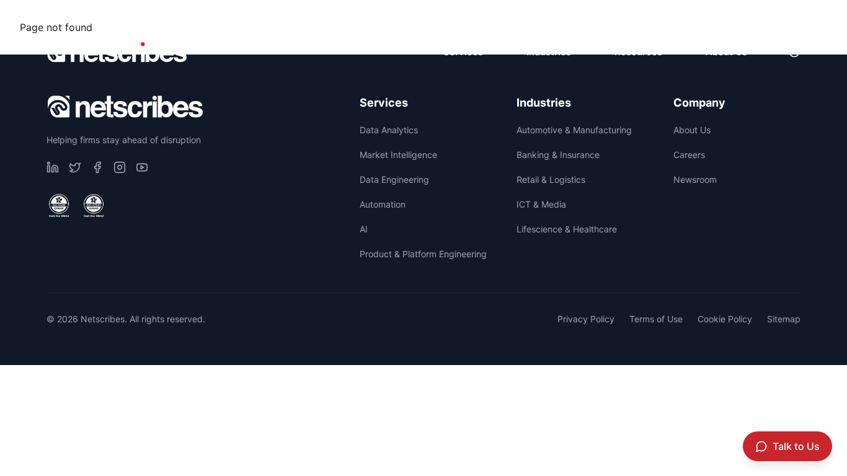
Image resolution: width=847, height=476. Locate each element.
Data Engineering (394, 179)
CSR (620, 16)
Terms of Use (656, 319)
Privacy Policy (585, 319)
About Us (692, 130)
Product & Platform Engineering (423, 254)
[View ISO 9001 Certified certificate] (59, 205)
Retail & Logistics (551, 179)
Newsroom (769, 16)
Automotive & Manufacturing (574, 130)
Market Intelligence (398, 154)
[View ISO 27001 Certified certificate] (93, 205)
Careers (688, 16)
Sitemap (783, 319)
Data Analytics (389, 130)
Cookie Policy (725, 319)
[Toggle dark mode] (794, 52)
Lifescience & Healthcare (567, 229)
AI (364, 229)
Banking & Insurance (558, 154)
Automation (383, 204)
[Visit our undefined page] (53, 167)
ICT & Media (541, 204)
